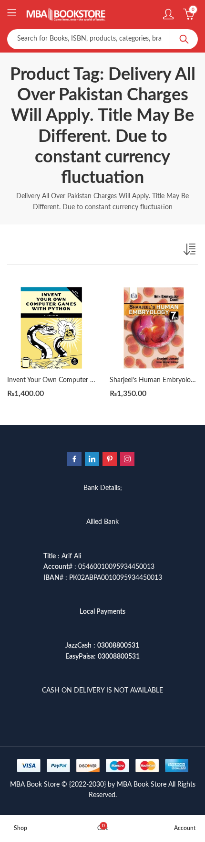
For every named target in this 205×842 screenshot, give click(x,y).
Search (184, 39)
